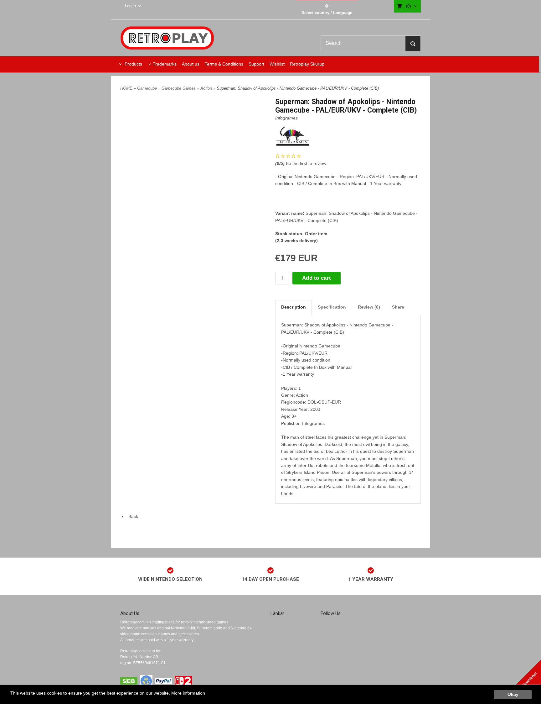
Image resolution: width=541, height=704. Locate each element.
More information (188, 693)
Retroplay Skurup (307, 63)
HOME (126, 88)
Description (293, 307)
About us (190, 63)
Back (131, 516)
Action (206, 88)
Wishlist (277, 63)
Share (398, 307)
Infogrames (286, 117)
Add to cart (316, 278)
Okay (513, 694)
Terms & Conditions (224, 63)
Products (132, 63)
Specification (332, 307)
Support (256, 63)
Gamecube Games (179, 88)
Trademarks (165, 63)
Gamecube (147, 88)
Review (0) (369, 307)
